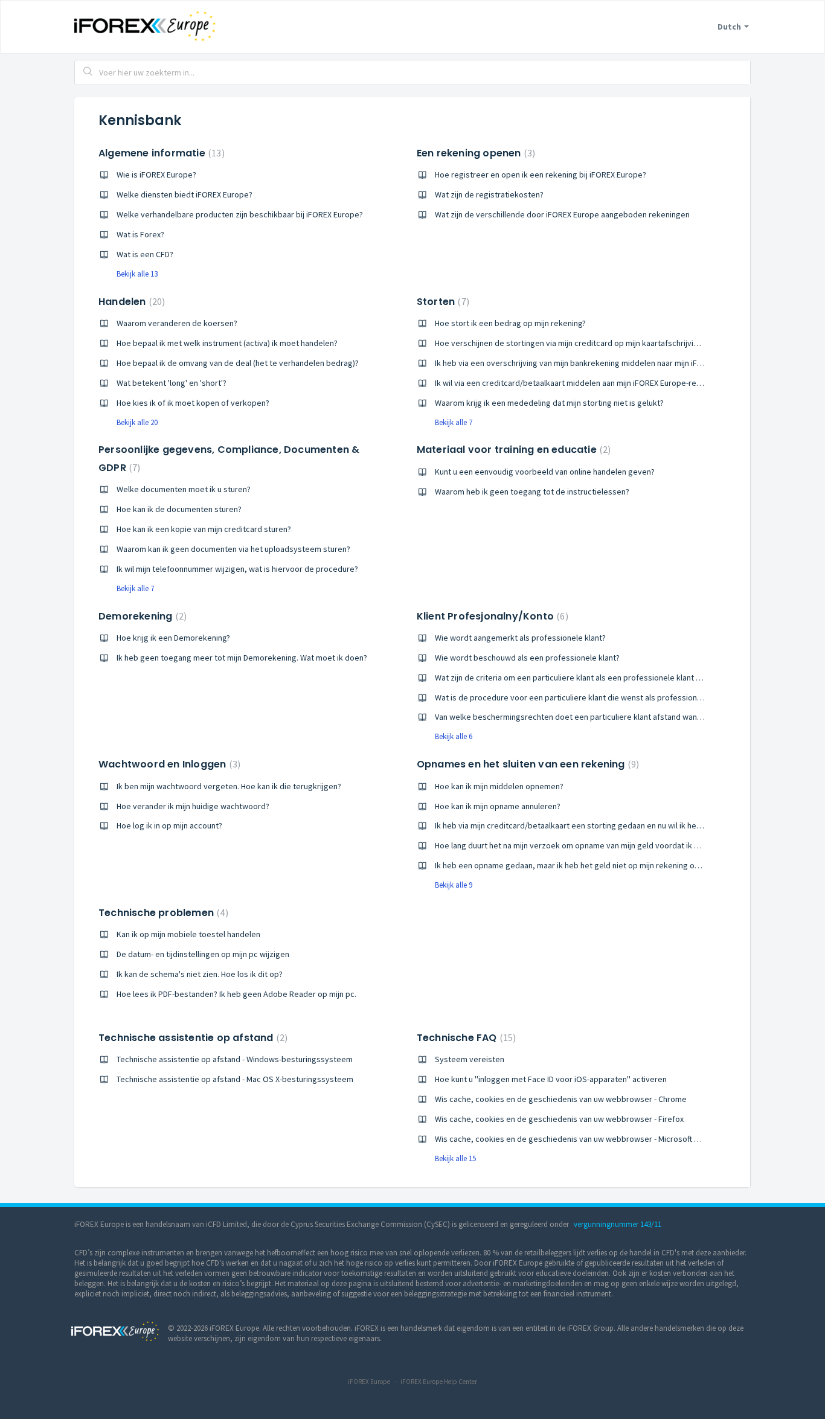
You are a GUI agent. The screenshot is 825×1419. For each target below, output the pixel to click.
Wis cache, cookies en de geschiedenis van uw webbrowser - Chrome (561, 1099)
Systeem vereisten (469, 1059)
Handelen (130, 302)
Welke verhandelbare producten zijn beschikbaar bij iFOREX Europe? (240, 214)
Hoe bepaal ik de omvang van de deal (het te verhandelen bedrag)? (238, 362)
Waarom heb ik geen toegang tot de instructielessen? (532, 491)
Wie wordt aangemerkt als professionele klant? (520, 637)
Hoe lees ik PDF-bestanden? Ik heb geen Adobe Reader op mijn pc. (236, 993)
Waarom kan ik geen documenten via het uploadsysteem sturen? (233, 548)
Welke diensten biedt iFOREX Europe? (184, 194)
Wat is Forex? (140, 234)
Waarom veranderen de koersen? (177, 323)
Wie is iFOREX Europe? (156, 174)
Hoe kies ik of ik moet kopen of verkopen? (193, 402)
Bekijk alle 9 (453, 885)
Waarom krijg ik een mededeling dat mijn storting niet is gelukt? (549, 402)
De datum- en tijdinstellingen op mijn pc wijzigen (203, 954)
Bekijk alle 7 (453, 422)
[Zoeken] (88, 72)
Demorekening (141, 616)
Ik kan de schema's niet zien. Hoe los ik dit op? (200, 974)
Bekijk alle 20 (137, 422)
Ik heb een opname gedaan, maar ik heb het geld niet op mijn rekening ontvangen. (582, 865)
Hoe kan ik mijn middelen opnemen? (499, 786)
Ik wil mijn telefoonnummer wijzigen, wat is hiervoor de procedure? (237, 568)
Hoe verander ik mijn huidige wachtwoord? (193, 806)
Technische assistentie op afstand (191, 1038)
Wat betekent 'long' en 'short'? (171, 382)
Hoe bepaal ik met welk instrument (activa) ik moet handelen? (227, 343)
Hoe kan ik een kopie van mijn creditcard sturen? (204, 529)
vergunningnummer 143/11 (617, 1224)
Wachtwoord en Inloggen (167, 764)
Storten (441, 302)
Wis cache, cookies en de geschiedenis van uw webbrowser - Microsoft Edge (574, 1138)
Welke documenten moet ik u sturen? (184, 489)
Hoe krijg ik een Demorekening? (173, 637)
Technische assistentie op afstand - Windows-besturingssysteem (235, 1059)
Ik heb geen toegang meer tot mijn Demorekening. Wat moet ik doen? (242, 657)
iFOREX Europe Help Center (438, 1381)
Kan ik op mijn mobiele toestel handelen (188, 934)
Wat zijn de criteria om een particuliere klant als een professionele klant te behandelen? (593, 677)
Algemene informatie (160, 153)
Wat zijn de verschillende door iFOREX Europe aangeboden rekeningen (562, 214)
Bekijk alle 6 (453, 736)
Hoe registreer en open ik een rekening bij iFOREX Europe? (540, 174)
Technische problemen (161, 913)
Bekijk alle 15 (455, 1158)
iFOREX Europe (369, 1381)
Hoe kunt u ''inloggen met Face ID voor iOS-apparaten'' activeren (551, 1079)
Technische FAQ (465, 1038)
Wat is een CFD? (145, 254)
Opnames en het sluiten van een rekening (526, 764)
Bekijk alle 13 (137, 274)
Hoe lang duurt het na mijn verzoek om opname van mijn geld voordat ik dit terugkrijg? (589, 845)
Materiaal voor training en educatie (512, 449)
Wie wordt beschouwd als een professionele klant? (527, 657)
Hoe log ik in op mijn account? (169, 825)
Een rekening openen (474, 153)
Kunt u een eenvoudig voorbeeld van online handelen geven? (545, 471)
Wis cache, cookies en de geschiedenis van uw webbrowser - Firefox (559, 1118)
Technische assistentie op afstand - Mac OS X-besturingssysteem (235, 1079)
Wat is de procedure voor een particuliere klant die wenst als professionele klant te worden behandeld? (623, 697)
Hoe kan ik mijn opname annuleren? (497, 806)
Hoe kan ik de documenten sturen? (179, 509)
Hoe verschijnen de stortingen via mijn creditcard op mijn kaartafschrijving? (570, 343)
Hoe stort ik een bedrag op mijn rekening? (510, 323)
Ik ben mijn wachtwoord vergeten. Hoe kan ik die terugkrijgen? (229, 786)
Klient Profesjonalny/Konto (491, 616)
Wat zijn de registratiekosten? (489, 194)
